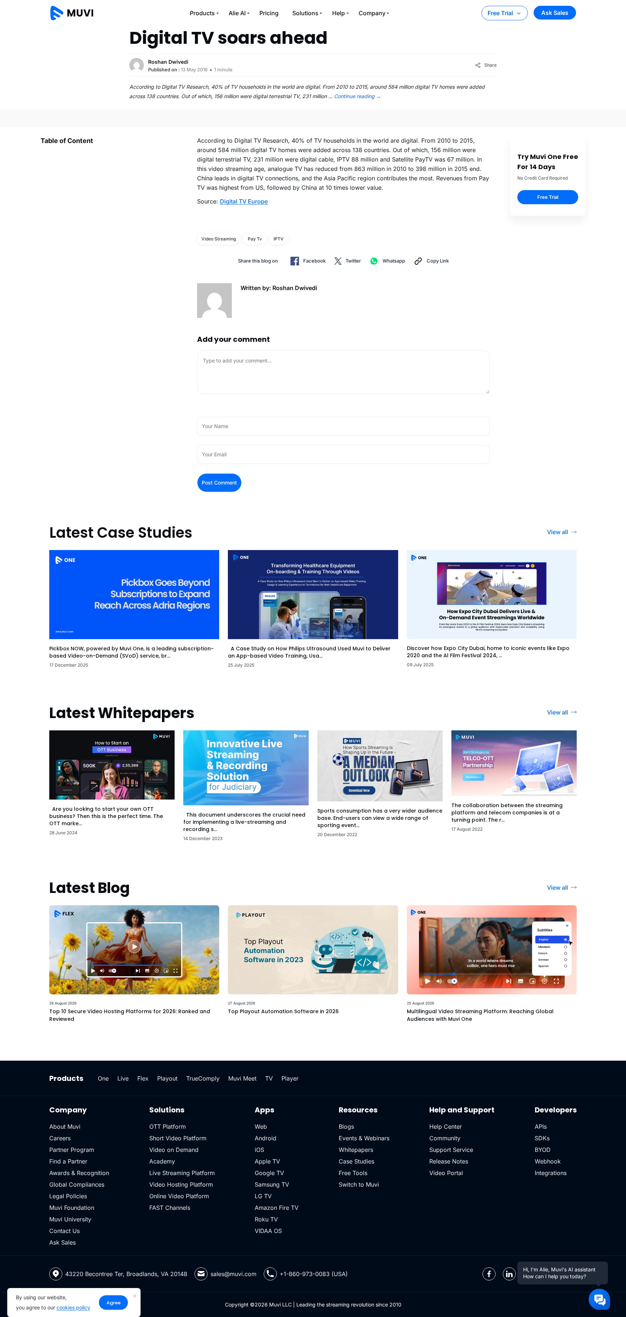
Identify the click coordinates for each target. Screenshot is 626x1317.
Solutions (305, 13)
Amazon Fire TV (277, 1207)
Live (123, 1078)
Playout (167, 1078)
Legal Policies (68, 1196)
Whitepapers (356, 1149)
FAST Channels (169, 1207)
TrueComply (203, 1078)
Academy (162, 1161)
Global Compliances (76, 1184)
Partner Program (71, 1149)
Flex (143, 1078)
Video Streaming (218, 239)
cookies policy (73, 1307)
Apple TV (267, 1161)
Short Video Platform (177, 1138)
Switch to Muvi (359, 1184)
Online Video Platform (179, 1196)
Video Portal (446, 1173)
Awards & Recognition (79, 1173)
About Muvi (64, 1126)
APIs (541, 1126)
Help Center (445, 1126)
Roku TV (266, 1219)
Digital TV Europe (244, 201)
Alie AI (237, 13)
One (103, 1078)
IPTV (279, 239)
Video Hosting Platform (181, 1184)
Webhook (548, 1161)
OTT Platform (167, 1126)
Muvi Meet (242, 1078)
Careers (60, 1138)
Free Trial (500, 13)
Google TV (269, 1173)
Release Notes (448, 1161)
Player (290, 1078)
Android (265, 1138)
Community (444, 1138)
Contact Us (64, 1230)
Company (372, 13)
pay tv (255, 239)
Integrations (551, 1173)
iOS (259, 1149)
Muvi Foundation (71, 1207)
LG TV (263, 1196)
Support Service (451, 1149)
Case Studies (356, 1161)
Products (202, 13)
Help (338, 13)
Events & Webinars (364, 1138)
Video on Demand (174, 1149)
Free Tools (353, 1173)
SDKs (542, 1138)
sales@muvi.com (233, 1274)
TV (269, 1078)
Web (261, 1126)
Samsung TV (272, 1184)
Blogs (346, 1126)
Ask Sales (554, 12)
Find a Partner (68, 1161)
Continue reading (357, 96)
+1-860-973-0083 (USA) (314, 1274)
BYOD (543, 1149)
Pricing (269, 13)
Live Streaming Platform (182, 1173)
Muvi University (70, 1219)
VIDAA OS (268, 1230)
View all (557, 532)
